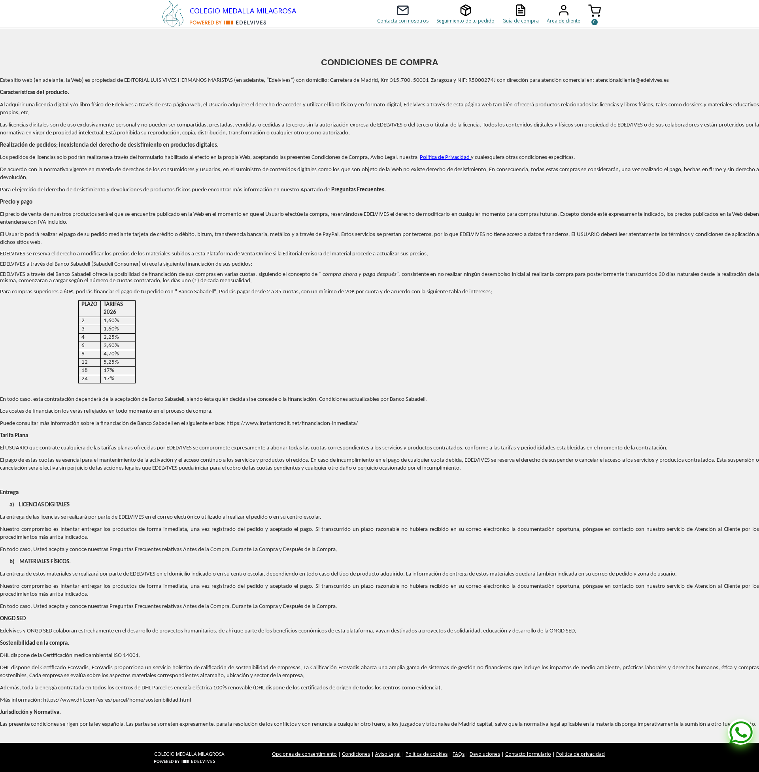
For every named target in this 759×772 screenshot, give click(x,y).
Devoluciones (485, 754)
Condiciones (356, 754)
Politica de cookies (426, 754)
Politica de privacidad (580, 754)
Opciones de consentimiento (304, 754)
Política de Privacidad (445, 157)
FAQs (458, 754)
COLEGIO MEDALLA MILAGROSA (243, 10)
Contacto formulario (528, 754)
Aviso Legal (387, 754)
